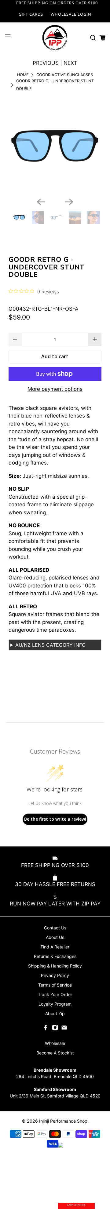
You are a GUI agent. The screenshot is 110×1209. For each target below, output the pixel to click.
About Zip (55, 1013)
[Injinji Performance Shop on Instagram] (55, 1029)
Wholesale (55, 1043)
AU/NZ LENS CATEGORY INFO (50, 645)
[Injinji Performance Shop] (55, 38)
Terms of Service (55, 984)
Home (23, 75)
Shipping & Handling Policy (55, 965)
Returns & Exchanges (55, 956)
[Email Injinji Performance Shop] (64, 1029)
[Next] (69, 201)
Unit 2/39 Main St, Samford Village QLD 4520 (55, 1095)
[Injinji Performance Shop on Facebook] (45, 1029)
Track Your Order (55, 994)
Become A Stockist (55, 1052)
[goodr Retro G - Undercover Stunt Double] (55, 146)
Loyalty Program (55, 1004)
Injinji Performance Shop (63, 1121)
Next (70, 63)
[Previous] (41, 201)
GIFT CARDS (31, 14)
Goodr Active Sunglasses (64, 75)
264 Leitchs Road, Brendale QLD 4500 (55, 1076)
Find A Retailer (55, 946)
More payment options (55, 389)
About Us (55, 937)
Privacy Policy (55, 975)
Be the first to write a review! (55, 819)
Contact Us (55, 927)
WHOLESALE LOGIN (71, 14)
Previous (46, 63)
